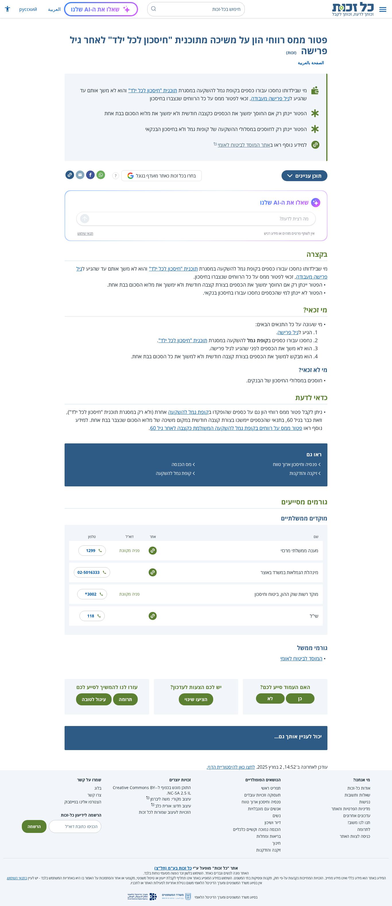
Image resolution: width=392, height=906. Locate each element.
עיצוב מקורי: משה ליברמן (170, 799)
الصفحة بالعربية (311, 62)
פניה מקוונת (129, 550)
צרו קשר (94, 795)
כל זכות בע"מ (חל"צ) (173, 868)
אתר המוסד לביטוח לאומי (244, 144)
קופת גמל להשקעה (188, 411)
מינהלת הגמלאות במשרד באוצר (289, 572)
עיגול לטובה (94, 699)
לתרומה (363, 829)
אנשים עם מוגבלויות (264, 808)
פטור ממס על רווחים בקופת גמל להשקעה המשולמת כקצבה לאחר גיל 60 (226, 427)
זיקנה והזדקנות (303, 473)
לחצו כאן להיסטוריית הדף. (231, 767)
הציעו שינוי (196, 699)
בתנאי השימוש (17, 878)
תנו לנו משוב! (359, 822)
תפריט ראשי (271, 788)
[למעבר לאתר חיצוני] (153, 550)
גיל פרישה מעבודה (270, 98)
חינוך (276, 843)
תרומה (125, 699)
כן (300, 698)
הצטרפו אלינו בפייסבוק (82, 802)
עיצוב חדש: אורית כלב (173, 806)
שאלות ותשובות (357, 795)
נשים (277, 815)
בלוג (97, 788)
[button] (383, 9)
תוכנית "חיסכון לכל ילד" (152, 90)
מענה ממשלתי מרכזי (299, 550)
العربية (54, 9)
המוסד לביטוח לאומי (301, 658)
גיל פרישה (287, 332)
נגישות (364, 802)
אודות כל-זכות (359, 788)
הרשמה (34, 826)
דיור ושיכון (273, 822)
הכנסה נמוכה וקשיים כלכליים (257, 829)
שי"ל (314, 616)
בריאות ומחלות (269, 836)
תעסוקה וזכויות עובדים (262, 795)
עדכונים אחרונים (356, 815)
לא (270, 698)
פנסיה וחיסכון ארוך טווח (295, 464)
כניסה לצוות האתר (355, 836)
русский (28, 9)
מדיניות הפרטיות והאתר (350, 808)
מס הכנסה (181, 464)
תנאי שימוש (85, 233)
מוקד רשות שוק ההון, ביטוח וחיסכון (286, 594)
